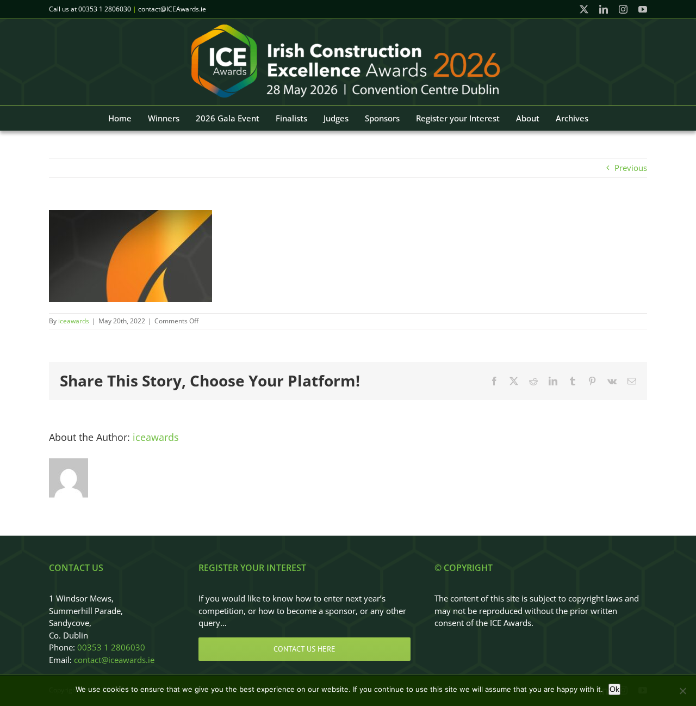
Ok (614, 689)
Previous (630, 167)
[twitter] (584, 9)
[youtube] (642, 9)
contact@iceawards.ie (114, 659)
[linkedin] (603, 9)
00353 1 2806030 (104, 9)
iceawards (73, 321)
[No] (682, 690)
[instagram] (623, 9)
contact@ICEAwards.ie (172, 9)
